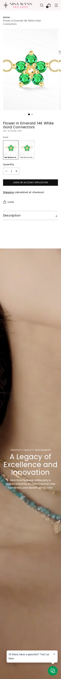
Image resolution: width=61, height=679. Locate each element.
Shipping (8, 192)
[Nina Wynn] (17, 5)
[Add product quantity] (6, 171)
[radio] (10, 150)
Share (10, 202)
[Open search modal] (41, 5)
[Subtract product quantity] (16, 171)
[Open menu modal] (56, 5)
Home (6, 17)
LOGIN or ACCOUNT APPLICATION (30, 182)
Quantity (8, 164)
